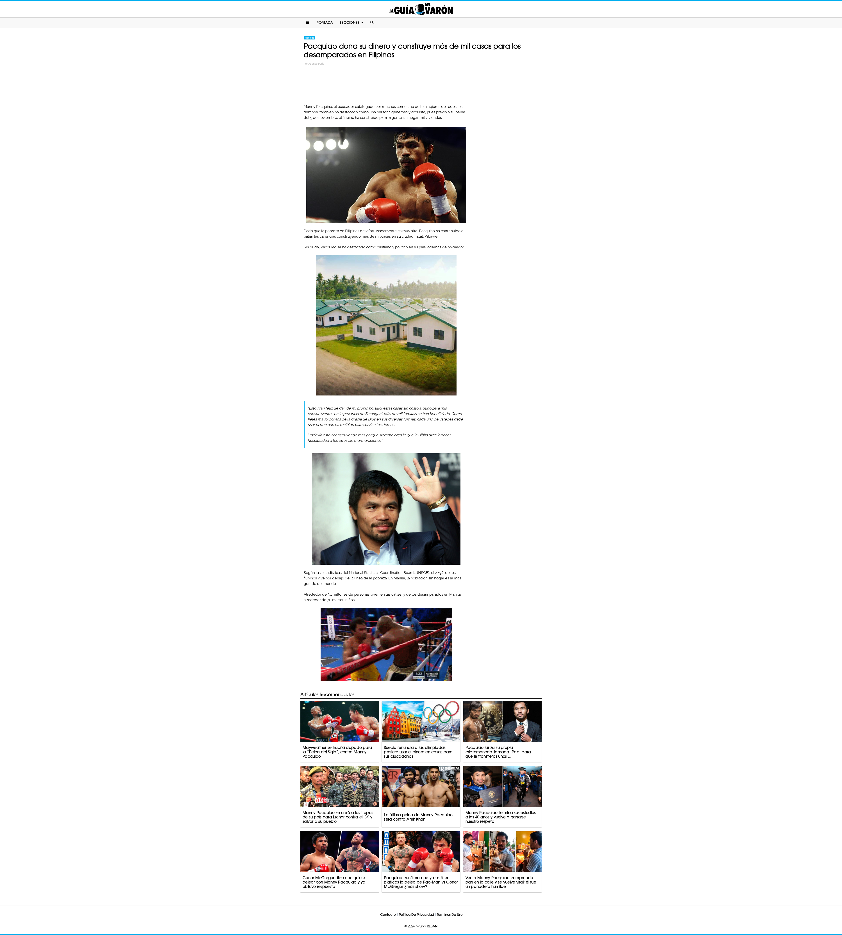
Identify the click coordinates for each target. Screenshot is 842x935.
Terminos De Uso (450, 914)
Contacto (388, 914)
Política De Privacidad (416, 914)
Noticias (309, 37)
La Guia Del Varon (421, 9)
